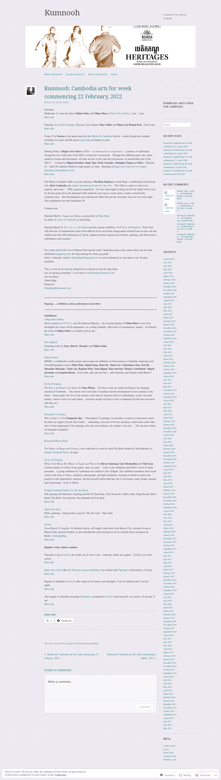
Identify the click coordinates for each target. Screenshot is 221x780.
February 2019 (169, 490)
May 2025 (167, 310)
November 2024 (170, 331)
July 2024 (167, 345)
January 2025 (168, 324)
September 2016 (170, 590)
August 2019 (168, 469)
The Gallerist (50, 342)
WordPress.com (169, 759)
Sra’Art (47, 524)
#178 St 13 (66, 323)
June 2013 (167, 724)
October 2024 (169, 334)
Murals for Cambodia (101, 136)
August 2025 (168, 300)
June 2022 (167, 407)
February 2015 (169, 655)
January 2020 (168, 452)
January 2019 (168, 493)
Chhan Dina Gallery (54, 319)
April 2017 (167, 566)
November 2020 (170, 431)
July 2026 (167, 262)
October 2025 (169, 293)
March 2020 (168, 445)
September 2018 (170, 507)
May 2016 (167, 604)
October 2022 (169, 393)
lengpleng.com (63, 253)
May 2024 (167, 352)
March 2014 (168, 693)
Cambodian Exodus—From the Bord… (185, 196)
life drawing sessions (78, 570)
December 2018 (169, 497)
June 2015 (167, 642)
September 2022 (170, 397)
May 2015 (167, 645)
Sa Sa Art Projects (53, 459)
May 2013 (167, 728)
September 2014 (170, 673)
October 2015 (169, 628)
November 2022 (170, 390)
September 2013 (170, 714)
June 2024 (167, 348)
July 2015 (167, 638)
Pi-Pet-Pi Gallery (52, 384)
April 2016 (167, 607)
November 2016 (170, 583)
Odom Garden (51, 357)
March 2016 (168, 611)
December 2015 (169, 621)
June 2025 (167, 307)
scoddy (65, 102)
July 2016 (167, 597)
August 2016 (168, 593)
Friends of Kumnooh (97, 74)
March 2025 (168, 317)
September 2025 (170, 296)
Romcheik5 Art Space (55, 414)
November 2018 (170, 500)
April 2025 (167, 314)
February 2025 (169, 321)
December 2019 (169, 455)
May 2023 (167, 386)
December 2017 (169, 538)
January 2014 (168, 700)
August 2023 (168, 376)
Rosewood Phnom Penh (56, 440)
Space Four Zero (52, 509)
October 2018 (169, 504)
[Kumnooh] (110, 46)
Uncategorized (71, 643)
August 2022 (168, 400)
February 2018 (169, 531)
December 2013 (169, 704)
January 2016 (168, 617)
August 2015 (168, 635)
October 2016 (169, 586)
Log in (166, 749)
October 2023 (169, 369)
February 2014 (169, 697)
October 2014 (169, 669)
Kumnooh (62, 12)
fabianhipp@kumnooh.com (85, 257)
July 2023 (167, 379)
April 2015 (167, 648)
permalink (94, 643)
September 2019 (170, 466)
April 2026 (167, 272)
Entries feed (168, 752)
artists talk (85, 140)
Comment (144, 706)
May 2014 (167, 686)
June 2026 (167, 265)
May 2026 (167, 269)
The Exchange (67, 124)
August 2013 (168, 717)
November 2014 (170, 666)
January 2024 (168, 365)
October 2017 (169, 545)
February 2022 (169, 421)
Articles (114, 74)
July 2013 (167, 721)
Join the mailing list (75, 74)
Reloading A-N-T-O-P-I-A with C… (185, 208)
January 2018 (168, 535)
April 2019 (167, 483)
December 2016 (169, 579)
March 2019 (168, 486)
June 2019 (167, 476)
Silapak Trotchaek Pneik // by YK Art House (66, 490)
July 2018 (167, 514)
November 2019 (170, 459)
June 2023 (167, 383)
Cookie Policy (60, 774)
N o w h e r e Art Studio (76, 227)
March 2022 (168, 417)
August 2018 (168, 510)
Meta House (104, 215)
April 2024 (167, 355)
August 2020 (168, 434)
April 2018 (167, 524)
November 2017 (170, 541)
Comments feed (169, 756)
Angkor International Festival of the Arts (91, 185)
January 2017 (168, 576)
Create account (169, 745)
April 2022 (167, 414)
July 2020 (167, 438)
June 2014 (167, 683)
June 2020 (167, 441)
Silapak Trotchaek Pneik (56, 452)
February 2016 (169, 614)
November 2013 (170, 707)
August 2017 (168, 552)
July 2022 (167, 403)
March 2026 (168, 276)
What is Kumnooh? (54, 74)
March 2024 (168, 359)
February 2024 (169, 362)
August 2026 (168, 258)
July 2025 (167, 303)
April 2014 (167, 690)
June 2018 (167, 517)
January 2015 (168, 659)
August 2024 (168, 341)
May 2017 (167, 562)
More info (49, 117)
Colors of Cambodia (66, 219)
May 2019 (167, 479)
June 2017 (167, 559)
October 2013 (169, 711)
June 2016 (167, 600)
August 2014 (168, 676)
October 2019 (169, 462)
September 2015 (170, 631)
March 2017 (168, 569)
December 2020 (169, 428)
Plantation (135, 227)
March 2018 (168, 528)
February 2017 (169, 573)
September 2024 (170, 338)
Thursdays (123, 570)
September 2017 (170, 548)
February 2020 (169, 448)
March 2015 (168, 652)
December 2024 (169, 327)
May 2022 (167, 410)
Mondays (96, 570)
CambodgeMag (59, 535)
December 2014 (169, 662)
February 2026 (169, 279)
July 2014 (167, 680)
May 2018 (167, 521)
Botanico (87, 596)
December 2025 (169, 286)
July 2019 (167, 472)
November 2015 (170, 624)
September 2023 (170, 372)
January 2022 (168, 424)
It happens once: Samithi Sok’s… (186, 219)
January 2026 (168, 283)
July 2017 (167, 555)
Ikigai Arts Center (123, 166)
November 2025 (170, 290)
